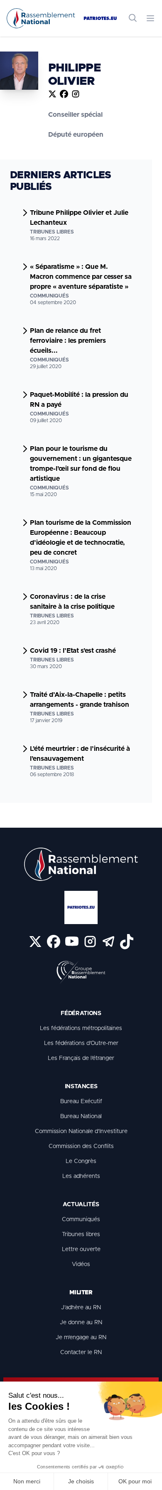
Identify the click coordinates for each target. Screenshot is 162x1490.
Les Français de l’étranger (81, 1058)
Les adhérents (81, 1176)
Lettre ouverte (81, 1249)
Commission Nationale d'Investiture (81, 1131)
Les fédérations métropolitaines (81, 1028)
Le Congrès (81, 1161)
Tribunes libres (81, 1234)
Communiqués (81, 1219)
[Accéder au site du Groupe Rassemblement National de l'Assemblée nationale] (81, 972)
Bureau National (81, 1116)
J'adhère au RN (81, 1308)
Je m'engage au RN (81, 1337)
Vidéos (81, 1264)
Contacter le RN (81, 1352)
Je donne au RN (81, 1322)
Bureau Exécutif (81, 1101)
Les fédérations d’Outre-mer (81, 1043)
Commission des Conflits (81, 1146)
